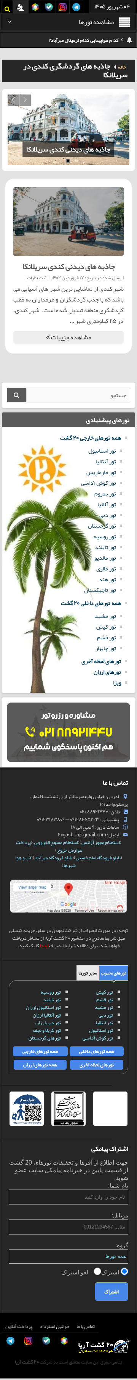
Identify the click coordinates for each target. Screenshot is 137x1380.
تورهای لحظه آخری (101, 661)
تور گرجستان (102, 525)
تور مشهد (105, 616)
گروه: (121, 1245)
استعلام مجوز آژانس (100, 842)
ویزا (117, 682)
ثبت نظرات (36, 277)
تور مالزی (106, 568)
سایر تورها (87, 973)
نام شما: (118, 1185)
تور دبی (107, 515)
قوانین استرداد (54, 1326)
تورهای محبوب (113, 973)
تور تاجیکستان (100, 590)
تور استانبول (102, 450)
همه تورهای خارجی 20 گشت (90, 437)
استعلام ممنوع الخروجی (56, 842)
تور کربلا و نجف (47, 1030)
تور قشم (106, 637)
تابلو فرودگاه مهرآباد (53, 858)
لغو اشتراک (75, 1272)
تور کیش (106, 626)
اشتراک (111, 1272)
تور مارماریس (101, 472)
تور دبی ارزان (48, 1023)
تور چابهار (106, 648)
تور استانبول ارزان (43, 1007)
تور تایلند (105, 547)
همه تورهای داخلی (96, 1051)
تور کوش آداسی (98, 483)
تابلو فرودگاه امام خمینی (98, 858)
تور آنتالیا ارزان (47, 1015)
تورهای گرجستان (45, 1038)
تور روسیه (105, 536)
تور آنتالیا (106, 461)
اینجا (44, 946)
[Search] (17, 395)
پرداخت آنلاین (18, 1326)
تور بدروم (105, 493)
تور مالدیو (105, 558)
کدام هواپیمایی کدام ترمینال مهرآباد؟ (84, 40)
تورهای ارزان (107, 672)
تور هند (107, 579)
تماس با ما (85, 1326)
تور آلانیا (106, 504)
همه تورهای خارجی (40, 1051)
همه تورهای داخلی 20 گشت (91, 603)
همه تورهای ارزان (40, 1065)
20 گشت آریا (27, 1362)
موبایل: (120, 1215)
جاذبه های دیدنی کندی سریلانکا (68, 149)
